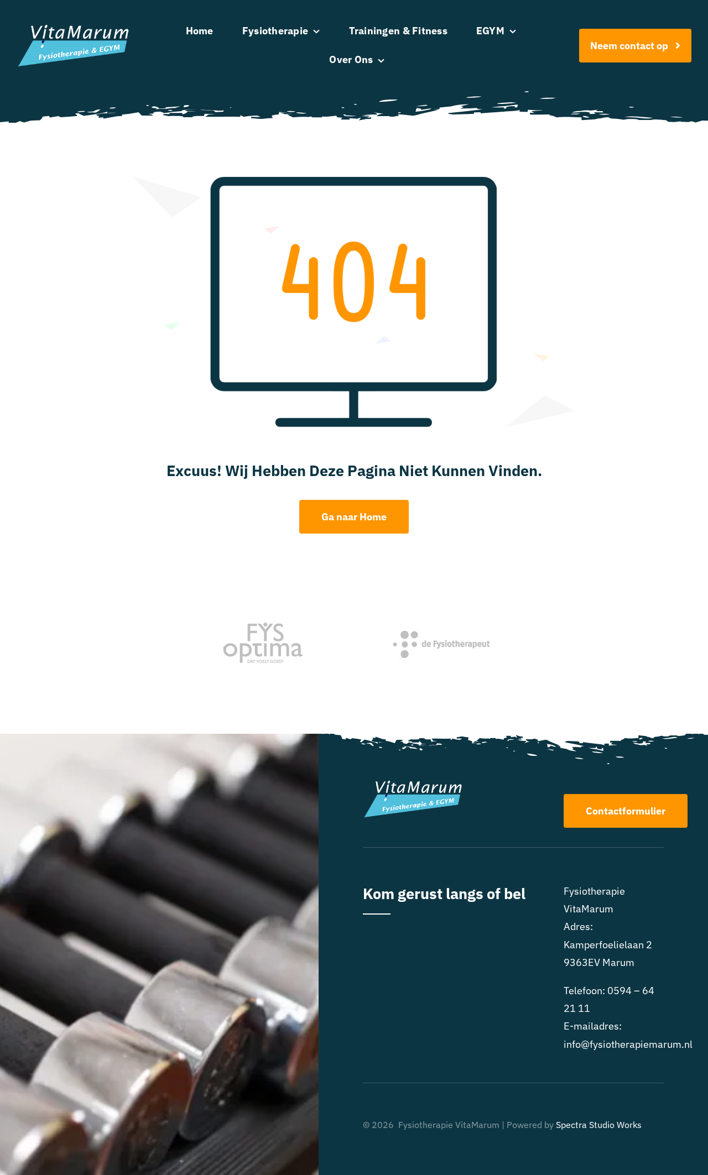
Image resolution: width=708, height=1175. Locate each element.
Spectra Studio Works (599, 1124)
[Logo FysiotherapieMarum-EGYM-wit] (73, 29)
